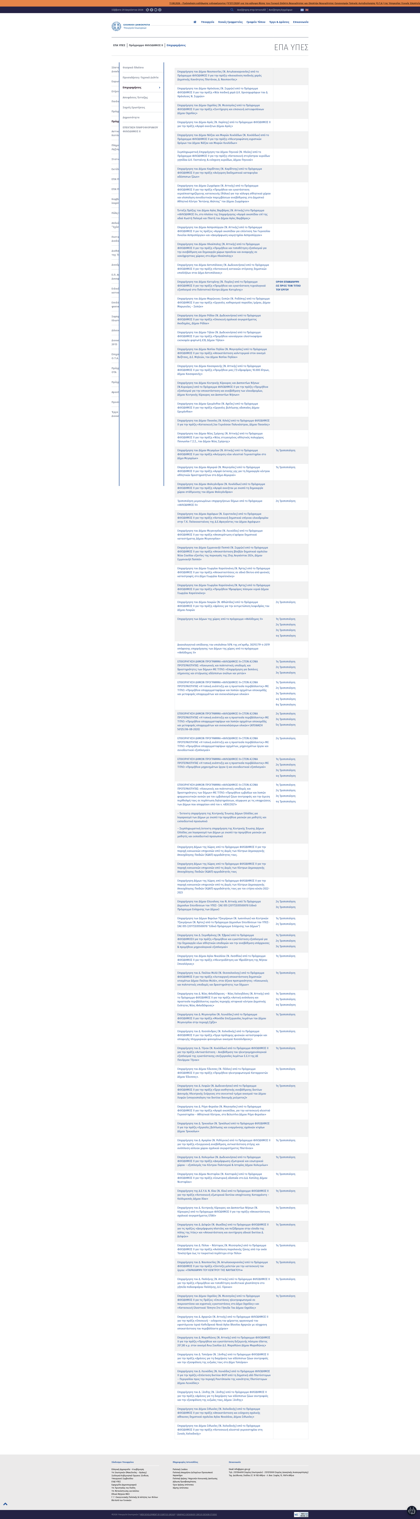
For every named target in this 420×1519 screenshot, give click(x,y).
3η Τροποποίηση (285, 630)
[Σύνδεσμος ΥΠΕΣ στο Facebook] (151, 9)
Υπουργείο (207, 22)
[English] (306, 10)
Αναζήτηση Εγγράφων (280, 10)
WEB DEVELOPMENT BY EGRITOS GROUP (157, 1514)
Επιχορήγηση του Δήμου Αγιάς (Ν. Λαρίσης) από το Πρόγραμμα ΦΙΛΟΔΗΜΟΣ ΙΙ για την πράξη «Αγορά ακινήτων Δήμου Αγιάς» (224, 124)
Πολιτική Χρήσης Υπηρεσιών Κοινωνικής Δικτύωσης (195, 1478)
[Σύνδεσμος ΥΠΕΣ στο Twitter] (147, 9)
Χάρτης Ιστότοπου (181, 1488)
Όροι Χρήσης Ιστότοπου (183, 1485)
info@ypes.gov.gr (242, 1469)
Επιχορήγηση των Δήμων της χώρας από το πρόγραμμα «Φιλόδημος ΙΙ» (220, 619)
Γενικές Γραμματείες (230, 22)
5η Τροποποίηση (285, 724)
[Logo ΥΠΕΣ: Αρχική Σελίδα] (141, 26)
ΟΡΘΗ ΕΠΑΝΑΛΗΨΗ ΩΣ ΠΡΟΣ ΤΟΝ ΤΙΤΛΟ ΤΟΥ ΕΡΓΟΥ (288, 285)
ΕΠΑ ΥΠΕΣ (119, 45)
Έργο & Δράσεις (279, 22)
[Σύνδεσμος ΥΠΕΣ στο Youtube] (155, 9)
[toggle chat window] (412, 1511)
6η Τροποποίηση (286, 704)
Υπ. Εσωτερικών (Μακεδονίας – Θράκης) (129, 1472)
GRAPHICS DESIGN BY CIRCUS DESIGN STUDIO (197, 1514)
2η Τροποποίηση (285, 501)
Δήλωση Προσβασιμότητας (184, 1482)
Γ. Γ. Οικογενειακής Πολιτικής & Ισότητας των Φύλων (135, 1497)
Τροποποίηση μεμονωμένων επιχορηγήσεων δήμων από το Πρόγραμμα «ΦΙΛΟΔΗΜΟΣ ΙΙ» (219, 502)
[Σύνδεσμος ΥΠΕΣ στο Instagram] (159, 9)
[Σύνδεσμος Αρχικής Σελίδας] (195, 22)
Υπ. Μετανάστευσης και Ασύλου (125, 1491)
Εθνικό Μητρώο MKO (121, 1494)
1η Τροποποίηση (285, 450)
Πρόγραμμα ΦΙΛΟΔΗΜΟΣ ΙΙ (146, 45)
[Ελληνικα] (302, 10)
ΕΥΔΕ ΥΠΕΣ (116, 1482)
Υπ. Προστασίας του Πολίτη (123, 1488)
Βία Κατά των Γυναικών (121, 1500)
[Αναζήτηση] (232, 10)
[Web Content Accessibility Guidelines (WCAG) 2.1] (262, 1514)
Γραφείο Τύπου (256, 22)
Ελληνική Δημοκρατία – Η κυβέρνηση (128, 1469)
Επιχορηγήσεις (176, 45)
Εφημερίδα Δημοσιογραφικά (124, 1485)
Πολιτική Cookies (180, 1469)
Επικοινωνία (300, 22)
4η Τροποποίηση (286, 635)
